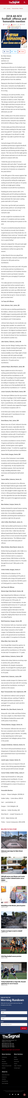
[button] (3, 2)
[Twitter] (12, 1094)
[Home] (1, 8)
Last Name (3, 1015)
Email (2, 1021)
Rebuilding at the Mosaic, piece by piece (13, 905)
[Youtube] (18, 1094)
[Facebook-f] (9, 1094)
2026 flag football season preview (11, 956)
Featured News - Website (17, 8)
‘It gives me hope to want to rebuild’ (12, 931)
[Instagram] (15, 1094)
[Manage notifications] (24, 1094)
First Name (3, 1010)
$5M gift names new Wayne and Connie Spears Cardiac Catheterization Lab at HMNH (13, 878)
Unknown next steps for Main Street (12, 851)
